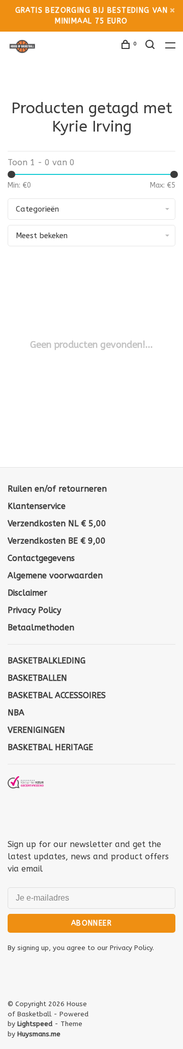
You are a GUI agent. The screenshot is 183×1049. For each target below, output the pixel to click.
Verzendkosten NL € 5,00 (57, 523)
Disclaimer (27, 593)
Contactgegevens (41, 558)
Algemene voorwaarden (55, 575)
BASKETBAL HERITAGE (50, 747)
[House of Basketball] (26, 800)
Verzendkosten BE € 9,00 (57, 541)
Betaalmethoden (41, 627)
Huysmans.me (38, 1034)
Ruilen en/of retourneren (57, 489)
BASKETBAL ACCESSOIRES (57, 695)
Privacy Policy (34, 610)
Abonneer (91, 923)
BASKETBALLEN (37, 678)
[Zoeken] (151, 46)
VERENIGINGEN (36, 730)
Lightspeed (34, 1024)
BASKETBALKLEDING (46, 661)
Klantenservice (37, 506)
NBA (16, 713)
